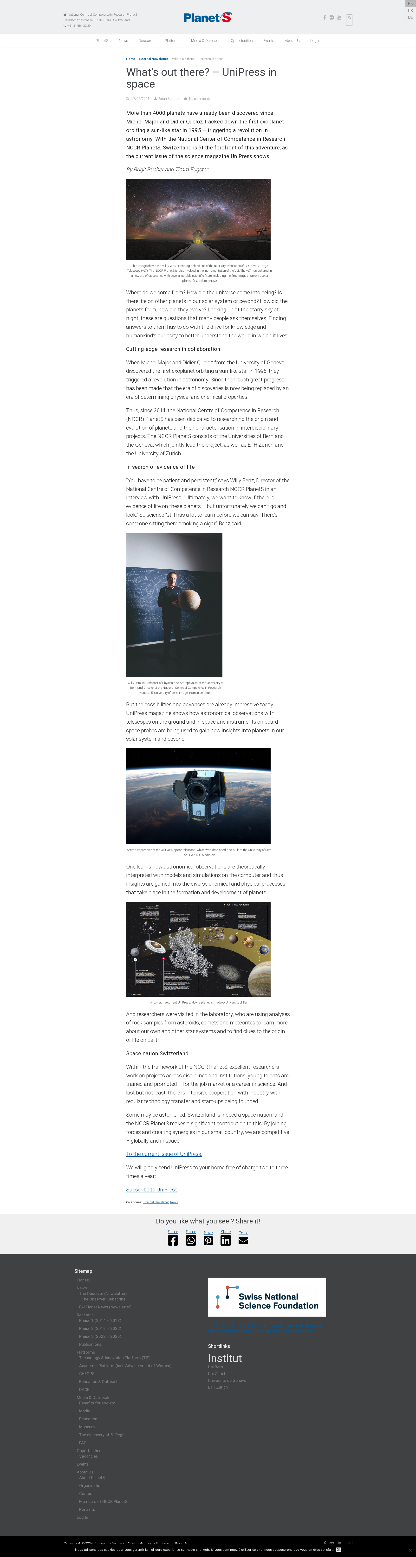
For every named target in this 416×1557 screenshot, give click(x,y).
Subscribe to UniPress (151, 1189)
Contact (86, 1493)
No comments (200, 99)
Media (84, 1411)
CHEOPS (86, 1373)
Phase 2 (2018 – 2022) (100, 1328)
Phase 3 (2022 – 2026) (100, 1336)
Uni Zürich (217, 1373)
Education (88, 1418)
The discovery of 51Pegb (101, 1434)
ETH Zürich (218, 1387)
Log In (315, 41)
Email (243, 1232)
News (123, 41)
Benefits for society (97, 1403)
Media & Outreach (205, 41)
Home (130, 59)
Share (173, 1231)
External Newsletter (153, 59)
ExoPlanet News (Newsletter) (105, 1307)
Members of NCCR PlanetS (103, 1501)
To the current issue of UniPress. (164, 1154)
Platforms (173, 41)
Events (268, 41)
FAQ (83, 1442)
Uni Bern (215, 1366)
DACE (84, 1389)
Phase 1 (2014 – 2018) (100, 1320)
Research (146, 41)
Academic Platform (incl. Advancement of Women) (125, 1365)
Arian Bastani (169, 99)
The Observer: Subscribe (103, 1299)
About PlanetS (92, 1477)
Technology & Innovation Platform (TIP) (115, 1357)
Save (208, 1232)
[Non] (410, 1550)
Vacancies (88, 1456)
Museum (87, 1426)
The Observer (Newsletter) (103, 1293)
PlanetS (102, 41)
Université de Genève (227, 1380)
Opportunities (242, 41)
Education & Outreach (98, 1381)
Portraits (87, 1509)
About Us (292, 41)
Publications (90, 1344)
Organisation (91, 1485)
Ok (339, 1549)
